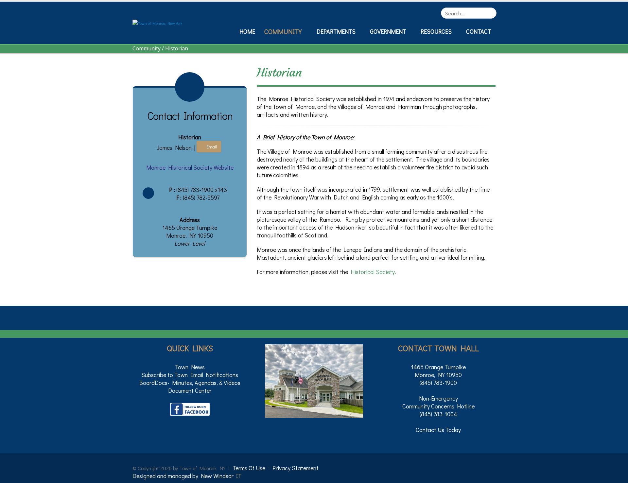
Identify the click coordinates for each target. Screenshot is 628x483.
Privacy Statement (295, 468)
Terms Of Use (249, 468)
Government (388, 31)
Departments (336, 31)
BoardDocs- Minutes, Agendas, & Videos (189, 383)
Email (210, 147)
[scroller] (617, 475)
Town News (190, 367)
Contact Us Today (438, 430)
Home (247, 31)
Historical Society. (373, 272)
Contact (478, 31)
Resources (436, 31)
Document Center (190, 390)
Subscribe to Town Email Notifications (189, 375)
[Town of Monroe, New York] (157, 22)
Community (283, 31)
